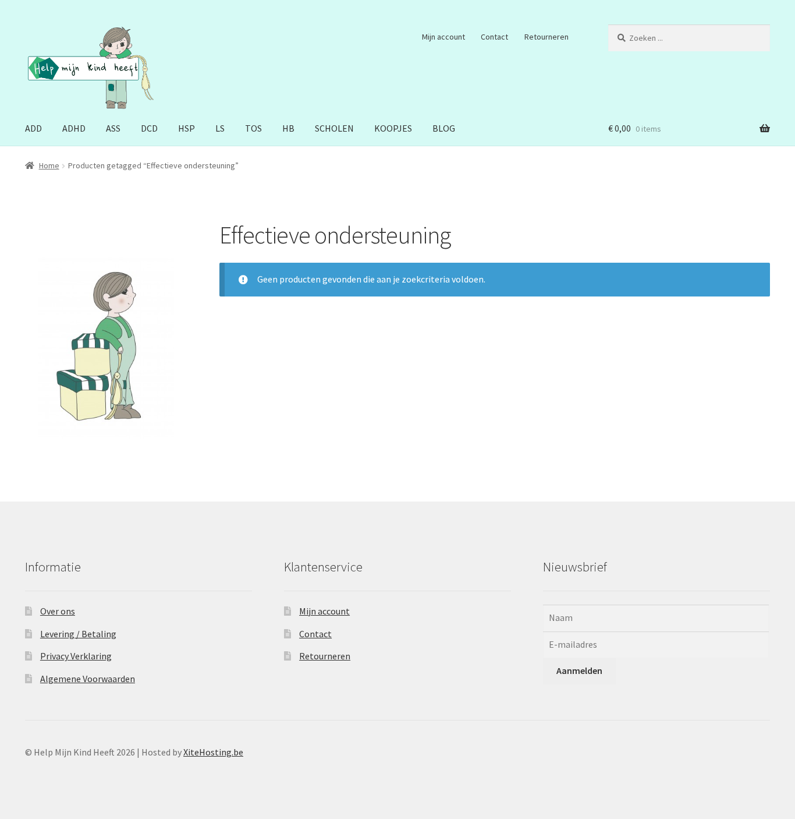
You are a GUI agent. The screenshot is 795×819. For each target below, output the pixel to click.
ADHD (74, 128)
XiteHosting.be (213, 752)
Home (49, 165)
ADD (33, 128)
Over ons (57, 611)
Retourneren (546, 36)
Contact (494, 36)
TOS (253, 128)
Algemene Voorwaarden (87, 678)
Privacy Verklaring (76, 656)
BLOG (443, 128)
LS (220, 128)
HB (288, 128)
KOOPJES (393, 128)
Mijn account (443, 36)
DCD (149, 128)
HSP (186, 128)
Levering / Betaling (78, 634)
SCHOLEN (334, 128)
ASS (113, 128)
